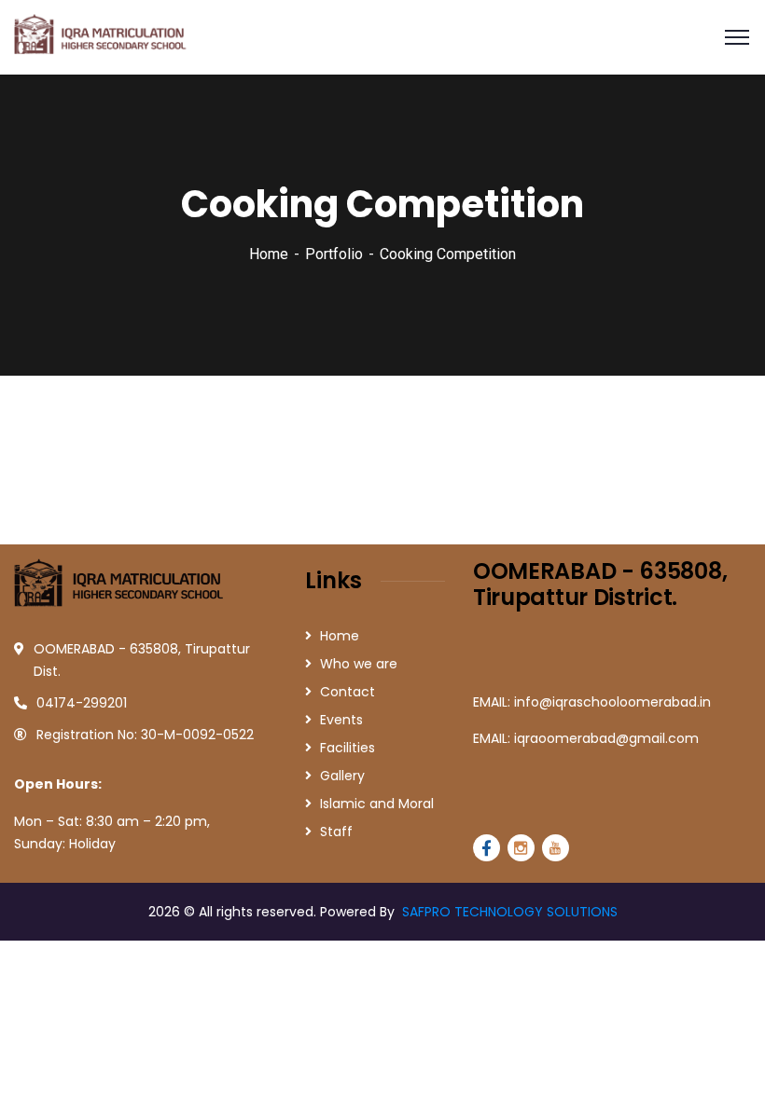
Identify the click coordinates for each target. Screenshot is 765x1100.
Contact (347, 691)
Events (341, 719)
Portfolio (334, 254)
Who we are (358, 663)
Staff (336, 831)
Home (268, 254)
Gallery (342, 775)
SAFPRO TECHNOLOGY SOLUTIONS (510, 911)
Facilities (347, 747)
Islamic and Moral (377, 803)
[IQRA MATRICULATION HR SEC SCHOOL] (102, 36)
